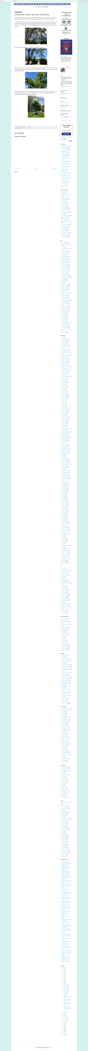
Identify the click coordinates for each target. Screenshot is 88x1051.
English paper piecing (66, 708)
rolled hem (64, 745)
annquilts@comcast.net (65, 102)
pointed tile (64, 499)
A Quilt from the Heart (66, 177)
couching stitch (65, 199)
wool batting (64, 332)
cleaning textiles (65, 197)
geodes (63, 833)
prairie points (64, 504)
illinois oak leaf (65, 459)
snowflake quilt (65, 527)
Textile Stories (64, 180)
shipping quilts (64, 229)
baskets (63, 384)
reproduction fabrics (66, 224)
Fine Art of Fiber (65, 575)
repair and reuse (65, 849)
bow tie (63, 389)
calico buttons (64, 269)
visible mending (65, 648)
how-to (63, 213)
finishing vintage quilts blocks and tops (66, 208)
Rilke (63, 578)
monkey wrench (65, 473)
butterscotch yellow (65, 267)
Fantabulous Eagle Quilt (66, 172)
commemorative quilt (66, 275)
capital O (63, 399)
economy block (65, 441)
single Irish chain (65, 522)
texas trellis (64, 538)
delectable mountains (66, 428)
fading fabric (64, 204)
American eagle (65, 339)
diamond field (64, 430)
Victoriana (64, 821)
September (65, 991)
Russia (63, 816)
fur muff (63, 638)
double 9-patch (65, 435)
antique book (64, 823)
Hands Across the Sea (66, 666)
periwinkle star (65, 489)
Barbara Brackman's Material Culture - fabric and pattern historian (66, 872)
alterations (64, 711)
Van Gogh (64, 585)
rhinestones (64, 643)
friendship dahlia (65, 449)
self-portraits (64, 609)
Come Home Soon (65, 350)
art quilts (63, 587)
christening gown (65, 774)
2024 (63, 971)
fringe (63, 636)
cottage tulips (64, 420)
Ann (69, 67)
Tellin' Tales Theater (66, 678)
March (64, 1017)
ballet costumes (65, 698)
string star (64, 535)
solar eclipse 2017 (65, 852)
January (64, 1021)
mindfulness (64, 841)
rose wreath (64, 514)
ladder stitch (64, 734)
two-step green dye (65, 322)
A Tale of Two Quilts (66, 178)
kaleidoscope (64, 462)
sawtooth (63, 519)
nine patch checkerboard (66, 478)
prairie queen (64, 506)
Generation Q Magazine (66, 884)
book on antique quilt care (67, 195)
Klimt (63, 576)
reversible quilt (65, 511)
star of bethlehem (65, 534)
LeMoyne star (64, 361)
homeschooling (65, 836)
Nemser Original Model (66, 621)
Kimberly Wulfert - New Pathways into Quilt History (66, 898)
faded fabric (64, 202)
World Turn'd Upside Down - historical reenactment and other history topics (66, 958)
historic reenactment (66, 292)
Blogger (51, 1047)
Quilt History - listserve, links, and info (66, 912)
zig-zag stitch (64, 761)
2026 (63, 967)
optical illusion (65, 605)
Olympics (63, 815)
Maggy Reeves (64, 619)
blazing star (64, 387)
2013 (63, 1031)
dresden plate (64, 438)
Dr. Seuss (63, 663)
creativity (63, 592)
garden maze (64, 451)
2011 (63, 1035)
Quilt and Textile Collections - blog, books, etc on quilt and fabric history (67, 907)
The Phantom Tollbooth (66, 689)
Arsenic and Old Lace (66, 659)
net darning (64, 736)
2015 (63, 1027)
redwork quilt (64, 309)
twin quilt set (64, 321)
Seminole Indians (65, 261)
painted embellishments (66, 217)
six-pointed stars (65, 524)
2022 (63, 975)
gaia (62, 602)
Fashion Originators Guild (67, 248)
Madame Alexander (65, 768)
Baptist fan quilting (65, 345)
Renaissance (64, 258)
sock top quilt (64, 794)
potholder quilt (65, 502)
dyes (62, 282)
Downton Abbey (65, 661)
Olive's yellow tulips (66, 366)
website (62, 62)
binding (63, 193)
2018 (63, 983)
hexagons (63, 457)
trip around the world (66, 545)
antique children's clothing (67, 624)
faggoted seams (65, 726)
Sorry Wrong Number (66, 677)
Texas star (64, 374)
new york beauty (65, 477)
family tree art (64, 287)
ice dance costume (65, 701)
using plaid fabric (65, 755)
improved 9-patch (65, 460)
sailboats (63, 515)
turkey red (64, 319)
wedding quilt (64, 613)
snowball (63, 525)
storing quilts (64, 230)
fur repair (63, 640)
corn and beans (65, 418)
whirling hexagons (65, 551)
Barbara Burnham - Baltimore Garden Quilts (66, 875)
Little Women (64, 673)
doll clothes (64, 779)
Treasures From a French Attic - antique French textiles (67, 948)
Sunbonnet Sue (65, 373)
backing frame (64, 191)
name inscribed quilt (66, 300)
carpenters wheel (65, 405)
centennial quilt (65, 271)
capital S (63, 400)
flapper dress (64, 635)
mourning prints (65, 298)
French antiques (65, 811)
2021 (63, 977)
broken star (64, 392)
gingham (63, 290)
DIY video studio (65, 806)
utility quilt (64, 324)
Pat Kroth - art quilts (66, 904)
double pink (64, 280)
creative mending (65, 633)
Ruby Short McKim (65, 259)
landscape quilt (65, 603)
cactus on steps (64, 397)
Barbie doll (64, 805)
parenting (63, 846)
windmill (63, 556)
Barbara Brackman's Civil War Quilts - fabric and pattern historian (67, 864)
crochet (63, 776)
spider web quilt (65, 530)
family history (64, 828)
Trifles (63, 693)
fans (62, 443)
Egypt (63, 810)
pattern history (64, 306)
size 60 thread (64, 750)
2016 (63, 1025)
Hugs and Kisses (65, 359)
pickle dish (64, 491)
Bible (63, 347)
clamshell (63, 415)
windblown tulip (65, 555)
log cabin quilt (64, 467)
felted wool (64, 206)
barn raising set (65, 382)
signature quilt (64, 313)
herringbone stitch (65, 212)
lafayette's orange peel (66, 464)
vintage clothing (65, 326)
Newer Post (17, 168)
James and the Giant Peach (67, 669)
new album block (65, 475)
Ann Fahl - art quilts (66, 861)
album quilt (64, 377)
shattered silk (64, 227)
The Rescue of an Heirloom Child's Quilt (67, 1004)
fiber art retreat (65, 829)
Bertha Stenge (64, 242)
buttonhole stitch (65, 716)
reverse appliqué (65, 225)
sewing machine (65, 311)
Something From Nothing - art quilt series (67, 162)
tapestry (63, 795)
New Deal (64, 254)
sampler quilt (64, 517)
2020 (63, 979)
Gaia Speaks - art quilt (66, 173)
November (65, 987)
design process (64, 595)
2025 (63, 969)
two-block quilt (65, 550)
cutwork (63, 778)
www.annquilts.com (64, 98)
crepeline (63, 201)
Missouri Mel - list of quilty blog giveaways (66, 902)
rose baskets (64, 512)
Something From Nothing (67, 582)
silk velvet (64, 314)
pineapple (63, 494)
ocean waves (64, 481)
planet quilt (64, 497)
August (64, 992)
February (65, 1019)
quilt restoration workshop (67, 221)
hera (62, 210)
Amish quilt (64, 342)
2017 (63, 1023)
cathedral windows (65, 409)
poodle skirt (64, 641)
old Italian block (65, 484)
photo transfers (65, 740)
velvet (63, 756)
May (64, 1013)
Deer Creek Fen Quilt (66, 175)
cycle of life (64, 826)
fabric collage (64, 597)
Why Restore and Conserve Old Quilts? (66, 152)
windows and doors (65, 558)
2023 (63, 973)
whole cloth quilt (65, 553)
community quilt (65, 417)
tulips (63, 547)
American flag (64, 340)
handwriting (64, 834)
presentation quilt (65, 308)
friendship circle (65, 448)
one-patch (64, 486)
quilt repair (64, 219)
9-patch (63, 337)
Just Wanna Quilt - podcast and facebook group (67, 893)
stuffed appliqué (65, 752)
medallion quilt (65, 472)
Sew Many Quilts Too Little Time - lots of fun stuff (66, 930)
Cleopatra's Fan (65, 349)
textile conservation (65, 232)
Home (36, 168)
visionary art (64, 611)
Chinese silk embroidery (66, 244)
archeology (64, 824)
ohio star (63, 483)
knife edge (64, 732)
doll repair (64, 783)
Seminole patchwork (66, 369)
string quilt (64, 316)
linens (63, 786)
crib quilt (63, 425)
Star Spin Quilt (65, 371)
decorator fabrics (65, 593)
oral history (64, 302)
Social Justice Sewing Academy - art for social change (66, 935)
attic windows (64, 379)
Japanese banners (65, 767)
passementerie (64, 789)
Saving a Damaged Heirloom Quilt (66, 1000)
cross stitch (64, 427)
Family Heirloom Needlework (65, 170)
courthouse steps (65, 422)
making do (64, 787)
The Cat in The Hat (65, 680)
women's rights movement (67, 329)
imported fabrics (65, 293)
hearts (63, 455)
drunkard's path (65, 440)
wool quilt (64, 561)
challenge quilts (65, 590)
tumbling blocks (65, 548)
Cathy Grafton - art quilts (67, 880)
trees (24, 128)
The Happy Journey (65, 682)
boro (63, 773)
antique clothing (65, 627)
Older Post (55, 168)
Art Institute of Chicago (66, 802)
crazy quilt (64, 423)
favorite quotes (65, 598)
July (64, 994)
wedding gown (64, 797)
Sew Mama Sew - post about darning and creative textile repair (67, 926)
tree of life (64, 542)
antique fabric (64, 266)
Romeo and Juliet (65, 675)
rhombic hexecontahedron (67, 606)
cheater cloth (64, 272)
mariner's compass (65, 470)
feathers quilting (65, 445)
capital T (63, 402)
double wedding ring (66, 436)
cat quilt (63, 407)
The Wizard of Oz (65, 820)
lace (62, 784)
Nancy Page (64, 253)
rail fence (63, 507)
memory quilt (64, 297)
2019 (63, 981)
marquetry (64, 839)
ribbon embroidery (65, 743)
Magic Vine (64, 363)
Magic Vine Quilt (65, 186)
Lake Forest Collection (66, 672)
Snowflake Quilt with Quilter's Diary (66, 183)
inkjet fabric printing (66, 215)
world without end (65, 563)
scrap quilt (64, 747)
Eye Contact (64, 573)
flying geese (64, 446)
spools (63, 532)
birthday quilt (64, 588)
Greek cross (64, 358)
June (64, 1011)
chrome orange (65, 274)
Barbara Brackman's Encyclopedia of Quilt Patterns (66, 868)
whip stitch (64, 760)
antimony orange (65, 264)
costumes (63, 699)
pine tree (63, 493)
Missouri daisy (64, 364)
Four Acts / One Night (66, 664)
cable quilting (64, 395)
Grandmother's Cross (66, 355)
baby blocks (64, 381)
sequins (63, 748)
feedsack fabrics (65, 289)
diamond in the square (66, 431)
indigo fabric (64, 295)
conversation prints (65, 277)
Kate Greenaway (65, 251)
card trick (63, 404)
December (65, 985)
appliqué (63, 713)
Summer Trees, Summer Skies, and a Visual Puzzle (67, 1008)
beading (63, 630)
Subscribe (66, 134)
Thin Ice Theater (65, 692)
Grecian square (65, 356)
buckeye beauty (65, 394)
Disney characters (65, 808)
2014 (63, 1029)
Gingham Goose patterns (66, 352)
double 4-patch (65, 433)
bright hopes (64, 390)
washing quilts (64, 237)
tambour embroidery (66, 753)
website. (66, 34)
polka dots (64, 501)
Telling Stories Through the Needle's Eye (66, 942)
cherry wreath (64, 412)
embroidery (64, 724)
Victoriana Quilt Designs (66, 950)
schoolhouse (64, 520)
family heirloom (65, 285)
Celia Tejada (64, 618)
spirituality (64, 854)
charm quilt (64, 410)
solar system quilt (65, 529)
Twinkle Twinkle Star (66, 376)
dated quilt (64, 279)
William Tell (64, 262)
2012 (63, 1033)
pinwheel (63, 496)
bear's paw (64, 386)
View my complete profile (66, 120)
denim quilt (64, 723)
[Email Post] (28, 126)
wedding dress (64, 650)
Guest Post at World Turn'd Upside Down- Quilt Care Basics (66, 155)
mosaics (63, 842)
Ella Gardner (64, 571)
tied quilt (63, 540)
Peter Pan (63, 368)
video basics (64, 856)
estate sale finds (65, 284)
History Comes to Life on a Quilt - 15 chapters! (67, 147)
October (65, 989)
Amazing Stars (64, 184)
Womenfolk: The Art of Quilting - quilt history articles (66, 953)
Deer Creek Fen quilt (66, 570)
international (64, 838)
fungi (63, 831)
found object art (65, 600)
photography (20, 128)
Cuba (63, 247)
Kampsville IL (64, 813)
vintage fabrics (64, 235)
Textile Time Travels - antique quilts (66, 945)
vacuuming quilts (65, 234)
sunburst (63, 537)
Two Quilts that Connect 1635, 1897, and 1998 (66, 149)
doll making (64, 781)
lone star (63, 469)
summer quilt (64, 318)
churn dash (64, 413)
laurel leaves (64, 465)
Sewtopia (63, 932)
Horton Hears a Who (66, 667)
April (64, 1015)
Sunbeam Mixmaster (66, 818)
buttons (63, 718)
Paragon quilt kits (65, 256)
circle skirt (64, 632)
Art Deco (63, 344)
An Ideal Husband (65, 658)
